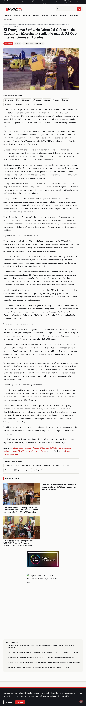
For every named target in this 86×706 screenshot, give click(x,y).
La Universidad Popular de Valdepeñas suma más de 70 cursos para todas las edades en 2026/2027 (41, 657)
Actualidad (7, 15)
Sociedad (45, 15)
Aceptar (20, 702)
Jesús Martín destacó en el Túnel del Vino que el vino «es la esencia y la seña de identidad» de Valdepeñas (43, 652)
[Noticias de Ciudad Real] (13, 8)
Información (7, 19)
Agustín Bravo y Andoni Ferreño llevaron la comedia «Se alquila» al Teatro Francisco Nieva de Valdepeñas (43, 662)
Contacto (80, 2)
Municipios (63, 15)
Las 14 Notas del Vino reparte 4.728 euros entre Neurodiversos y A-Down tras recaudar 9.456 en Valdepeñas (20, 509)
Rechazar (9, 702)
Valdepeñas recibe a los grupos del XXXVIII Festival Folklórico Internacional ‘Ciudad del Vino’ (19, 543)
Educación (26, 15)
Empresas (35, 15)
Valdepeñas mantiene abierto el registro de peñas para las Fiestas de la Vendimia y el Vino (38, 667)
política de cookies (62, 696)
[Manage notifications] (81, 701)
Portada (5, 24)
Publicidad (59, 2)
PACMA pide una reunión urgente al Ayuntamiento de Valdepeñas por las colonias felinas (59, 487)
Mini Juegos (74, 15)
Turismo (54, 15)
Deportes (17, 15)
